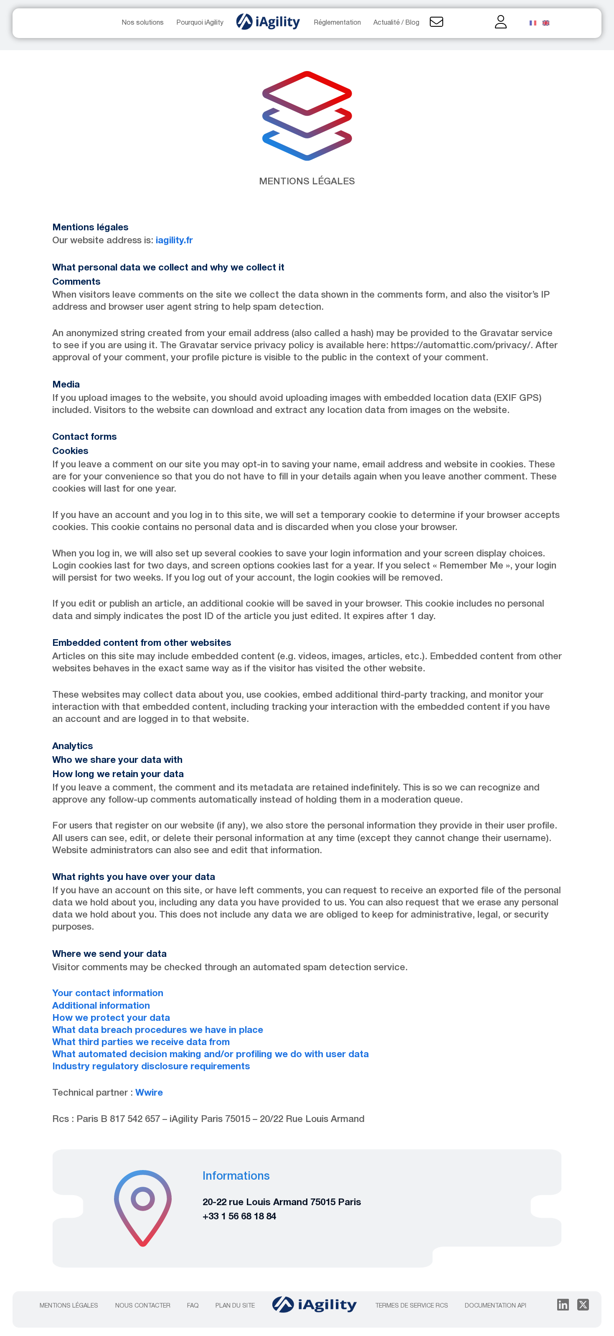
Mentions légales (69, 1306)
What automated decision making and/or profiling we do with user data (210, 1054)
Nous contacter (142, 1306)
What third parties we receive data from (141, 1042)
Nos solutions (143, 23)
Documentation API (495, 1306)
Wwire (149, 1093)
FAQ (193, 1306)
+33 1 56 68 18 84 (239, 1217)
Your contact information (107, 993)
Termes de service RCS (411, 1306)
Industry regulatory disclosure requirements (151, 1067)
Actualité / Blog (396, 23)
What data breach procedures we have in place (157, 1030)
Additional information (101, 1006)
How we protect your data (111, 1018)
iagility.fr (174, 241)
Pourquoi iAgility (199, 23)
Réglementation (337, 23)
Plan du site (235, 1306)
